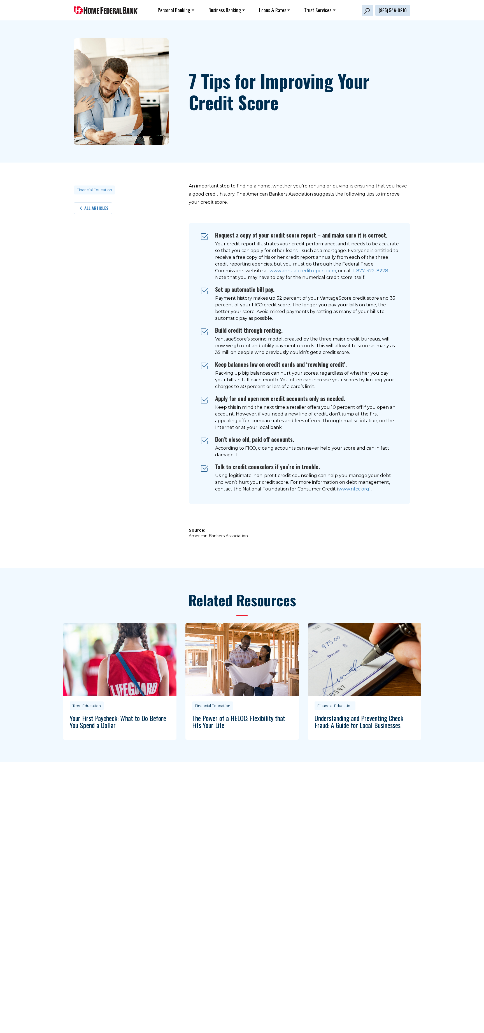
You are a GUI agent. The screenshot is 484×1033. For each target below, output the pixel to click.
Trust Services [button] (317, 10)
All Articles (96, 208)
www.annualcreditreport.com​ (302, 270)
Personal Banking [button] (174, 10)
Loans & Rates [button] (272, 10)
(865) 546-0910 (393, 10)
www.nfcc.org (353, 489)
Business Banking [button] (224, 10)
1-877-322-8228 (370, 270)
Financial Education (94, 189)
